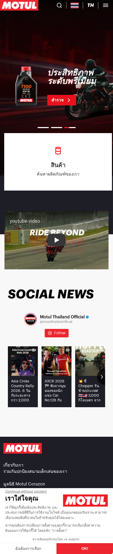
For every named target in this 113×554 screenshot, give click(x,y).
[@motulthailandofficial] (30, 319)
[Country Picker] (74, 5)
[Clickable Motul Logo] (19, 5)
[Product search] (59, 5)
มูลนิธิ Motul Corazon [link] (24, 484)
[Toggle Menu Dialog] (105, 5)
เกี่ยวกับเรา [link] (13, 465)
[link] (56, 87)
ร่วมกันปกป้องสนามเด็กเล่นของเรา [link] (35, 471)
